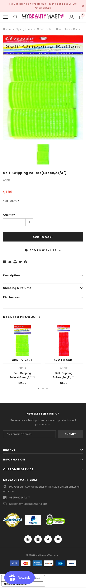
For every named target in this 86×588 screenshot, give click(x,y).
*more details (43, 8)
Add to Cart (22, 360)
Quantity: (9, 214)
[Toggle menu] (5, 16)
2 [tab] (43, 388)
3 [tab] (47, 388)
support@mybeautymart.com (28, 504)
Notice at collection (15, 583)
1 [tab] (39, 388)
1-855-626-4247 (19, 497)
